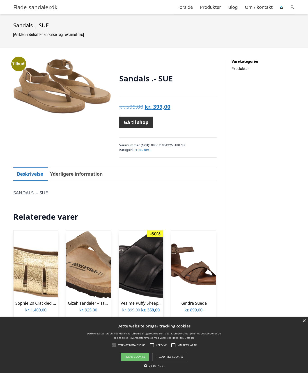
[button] (154, 365)
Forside (185, 7)
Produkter (210, 7)
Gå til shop (136, 122)
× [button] (304, 321)
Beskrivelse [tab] (30, 174)
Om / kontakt (259, 7)
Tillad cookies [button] (134, 356)
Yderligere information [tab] (76, 174)
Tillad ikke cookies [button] (169, 356)
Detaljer (189, 337)
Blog (233, 7)
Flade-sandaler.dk (35, 7)
